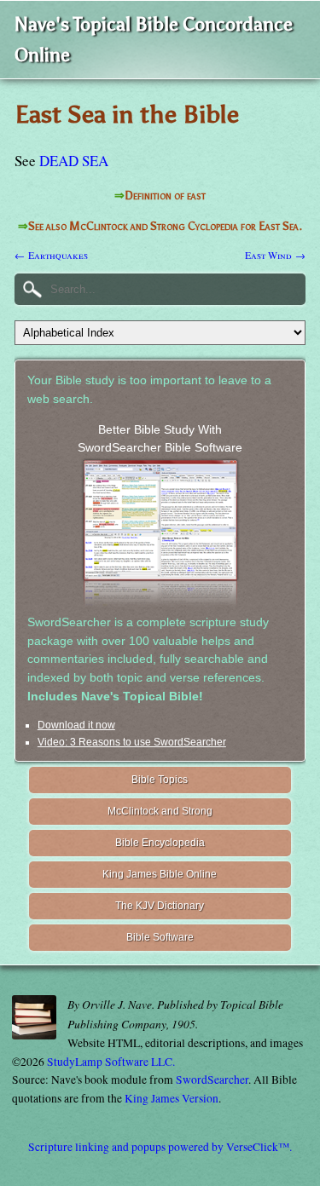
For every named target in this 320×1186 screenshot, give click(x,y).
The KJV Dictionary (159, 906)
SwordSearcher (212, 1079)
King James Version (171, 1098)
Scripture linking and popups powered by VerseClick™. (160, 1146)
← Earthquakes (51, 255)
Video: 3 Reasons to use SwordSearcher (132, 742)
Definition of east (165, 195)
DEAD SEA (73, 160)
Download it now (76, 725)
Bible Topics (159, 780)
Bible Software (160, 937)
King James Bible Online (159, 874)
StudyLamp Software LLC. (111, 1061)
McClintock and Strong (160, 811)
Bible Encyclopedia (160, 843)
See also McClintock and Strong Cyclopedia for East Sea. (165, 226)
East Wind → (275, 255)
